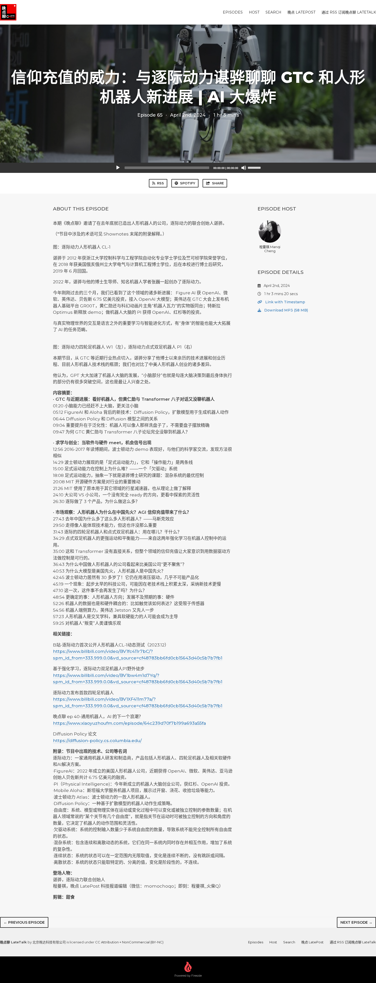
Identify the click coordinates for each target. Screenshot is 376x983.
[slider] (255, 167)
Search (273, 12)
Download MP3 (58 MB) (285, 310)
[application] (188, 168)
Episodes (233, 12)
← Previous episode (24, 922)
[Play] (117, 167)
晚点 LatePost (301, 12)
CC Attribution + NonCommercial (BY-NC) (129, 942)
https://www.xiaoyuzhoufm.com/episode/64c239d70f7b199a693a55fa (129, 723)
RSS (160, 183)
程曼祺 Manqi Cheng (269, 249)
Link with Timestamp (284, 302)
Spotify (187, 183)
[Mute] (243, 167)
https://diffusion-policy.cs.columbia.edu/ (97, 740)
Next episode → (356, 922)
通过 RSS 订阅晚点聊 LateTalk (349, 12)
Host (254, 12)
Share (218, 183)
